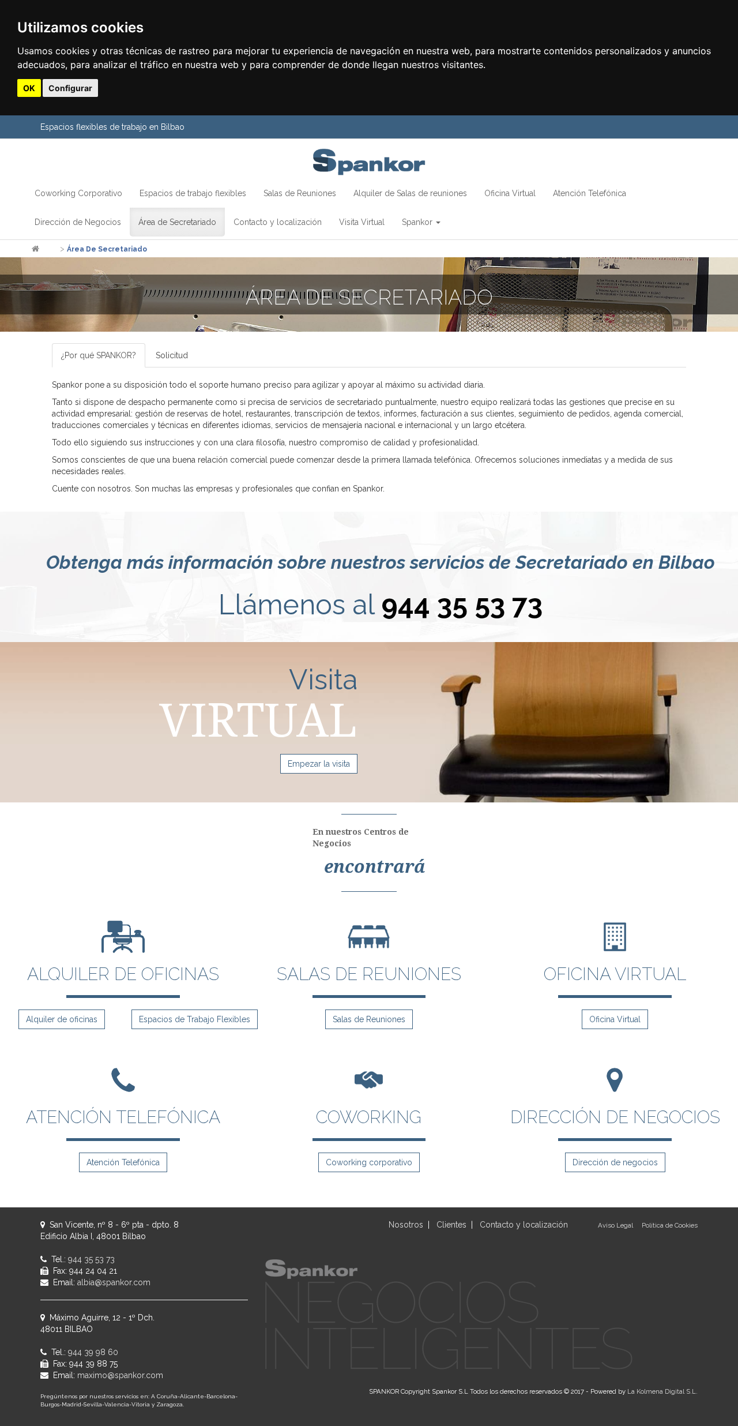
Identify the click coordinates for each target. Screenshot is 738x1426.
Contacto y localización (524, 1224)
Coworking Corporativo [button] (78, 193)
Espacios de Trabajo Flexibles (194, 1019)
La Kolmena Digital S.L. (662, 1391)
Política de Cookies (670, 1225)
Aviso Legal (615, 1225)
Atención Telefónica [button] (589, 193)
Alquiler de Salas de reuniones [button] (410, 193)
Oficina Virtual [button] (510, 193)
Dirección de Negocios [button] (78, 222)
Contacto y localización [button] (278, 222)
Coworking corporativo (369, 1162)
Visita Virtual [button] (362, 222)
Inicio (50, 249)
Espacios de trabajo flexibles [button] (193, 193)
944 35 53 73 (462, 604)
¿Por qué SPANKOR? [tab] (98, 355)
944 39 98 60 (93, 1352)
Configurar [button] (70, 88)
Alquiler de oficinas (61, 1019)
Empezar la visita (319, 763)
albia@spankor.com (113, 1282)
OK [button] (29, 88)
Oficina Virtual (615, 1019)
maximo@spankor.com (120, 1375)
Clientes (451, 1224)
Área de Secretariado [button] (177, 222)
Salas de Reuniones (369, 1019)
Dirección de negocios (615, 1162)
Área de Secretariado (107, 249)
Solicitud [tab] (172, 355)
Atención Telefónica (123, 1162)
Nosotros (406, 1224)
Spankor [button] (418, 222)
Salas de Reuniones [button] (299, 193)
